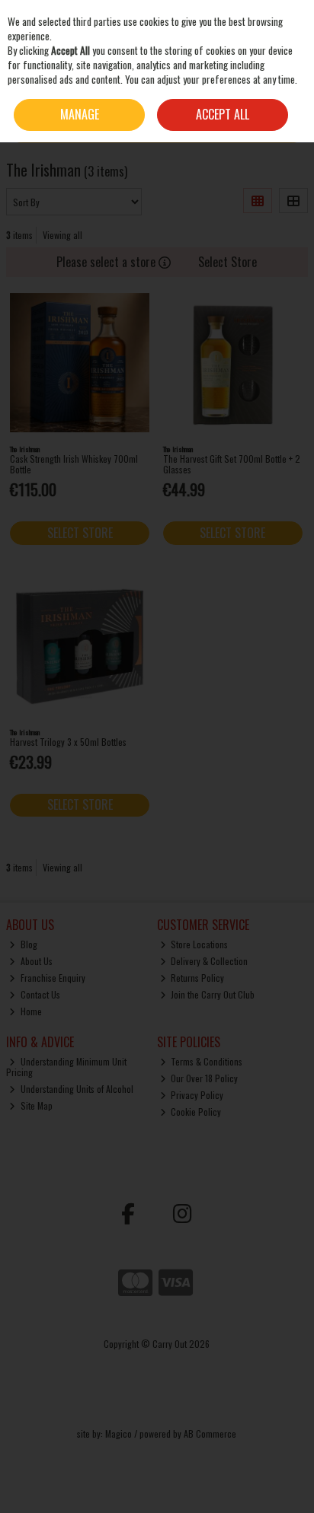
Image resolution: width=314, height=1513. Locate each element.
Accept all (222, 114)
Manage (79, 114)
